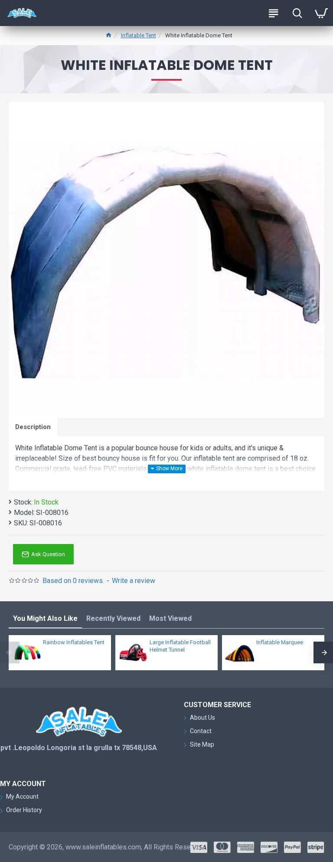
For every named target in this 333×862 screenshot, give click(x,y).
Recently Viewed (113, 618)
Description (33, 427)
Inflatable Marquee (279, 642)
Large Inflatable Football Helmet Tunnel (180, 646)
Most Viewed (170, 618)
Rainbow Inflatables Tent (73, 642)
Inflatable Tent (138, 35)
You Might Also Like (45, 618)
